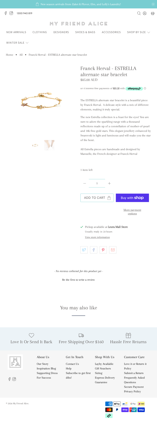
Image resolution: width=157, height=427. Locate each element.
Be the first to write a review (78, 279)
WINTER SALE (15, 42)
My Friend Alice (21, 403)
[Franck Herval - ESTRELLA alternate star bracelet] (41, 100)
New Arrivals (16, 32)
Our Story (42, 364)
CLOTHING (40, 32)
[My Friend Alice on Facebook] (6, 14)
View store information (97, 237)
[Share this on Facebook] (93, 249)
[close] (153, 4)
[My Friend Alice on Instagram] (12, 14)
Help (68, 368)
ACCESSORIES (111, 32)
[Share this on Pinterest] (103, 249)
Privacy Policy (132, 391)
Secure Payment (134, 387)
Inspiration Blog (46, 368)
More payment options (132, 211)
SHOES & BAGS (85, 32)
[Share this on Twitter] (84, 249)
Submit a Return (134, 373)
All (21, 54)
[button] (78, 279)
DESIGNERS (61, 32)
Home (9, 54)
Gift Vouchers (103, 368)
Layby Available (104, 364)
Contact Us (72, 364)
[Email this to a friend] (112, 249)
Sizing (98, 373)
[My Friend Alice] (78, 23)
